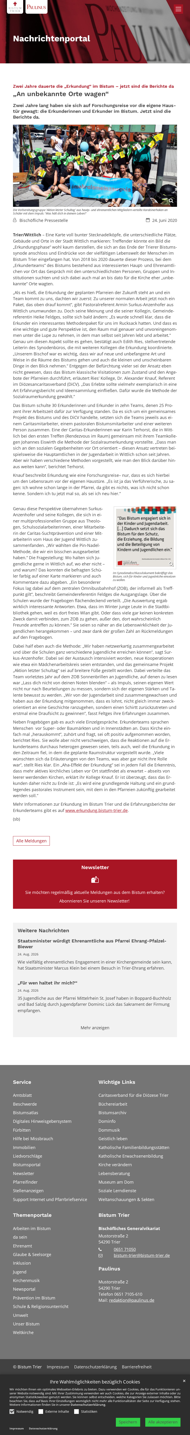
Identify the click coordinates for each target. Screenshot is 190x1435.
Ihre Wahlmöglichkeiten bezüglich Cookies (95, 1382)
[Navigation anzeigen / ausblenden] (178, 9)
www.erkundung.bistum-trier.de (96, 810)
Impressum (17, 1428)
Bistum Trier (114, 1215)
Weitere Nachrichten (43, 930)
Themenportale (32, 1215)
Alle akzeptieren (162, 1422)
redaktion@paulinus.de (131, 1300)
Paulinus (109, 1269)
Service (22, 1082)
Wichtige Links (116, 1082)
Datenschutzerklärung (88, 1405)
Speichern (128, 1422)
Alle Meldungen (31, 841)
